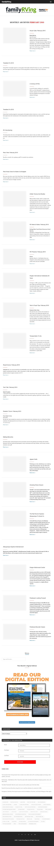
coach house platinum (36, 804)
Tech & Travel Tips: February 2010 (39, 305)
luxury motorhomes (23, 811)
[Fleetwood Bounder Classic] (14, 631)
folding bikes (40, 809)
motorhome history (7, 816)
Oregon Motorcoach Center (37, 567)
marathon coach (34, 811)
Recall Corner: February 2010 (11, 365)
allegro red (5, 802)
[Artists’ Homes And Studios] (14, 198)
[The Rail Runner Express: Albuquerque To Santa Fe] (14, 518)
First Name (6, 750)
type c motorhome (22, 823)
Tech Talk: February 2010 (10, 387)
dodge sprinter (46, 804)
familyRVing (6, 2)
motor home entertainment (35, 814)
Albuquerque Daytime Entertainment (13, 547)
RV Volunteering (7, 130)
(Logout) (27, 654)
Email (5, 744)
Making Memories (8, 437)
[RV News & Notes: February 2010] (14, 229)
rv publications (22, 821)
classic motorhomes (24, 804)
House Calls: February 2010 (37, 30)
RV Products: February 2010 (38, 252)
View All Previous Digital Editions (27, 722)
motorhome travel (29, 816)
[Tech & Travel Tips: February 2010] (14, 310)
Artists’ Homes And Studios (37, 194)
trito (15, 823)
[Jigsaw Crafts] (14, 464)
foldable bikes (21, 809)
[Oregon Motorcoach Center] (14, 572)
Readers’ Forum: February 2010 (12, 411)
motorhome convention (20, 814)
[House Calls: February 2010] (14, 35)
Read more (32, 50)
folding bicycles (30, 809)
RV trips (43, 821)
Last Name (6, 755)
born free (22, 802)
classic (15, 804)
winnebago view (32, 823)
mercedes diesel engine (8, 814)
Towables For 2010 (8, 63)
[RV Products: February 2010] (14, 256)
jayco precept (6, 811)
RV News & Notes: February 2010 (39, 224)
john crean (13, 811)
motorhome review (18, 816)
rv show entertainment (33, 821)
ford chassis (48, 809)
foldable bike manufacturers (9, 809)
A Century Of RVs (35, 84)
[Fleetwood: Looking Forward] (14, 602)
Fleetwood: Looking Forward (38, 598)
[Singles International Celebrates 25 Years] (14, 280)
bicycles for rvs (14, 802)
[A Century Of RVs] (14, 88)
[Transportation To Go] (14, 340)
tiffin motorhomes (7, 823)
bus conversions (41, 802)
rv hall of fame (6, 821)
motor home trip (39, 816)
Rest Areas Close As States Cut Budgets (14, 171)
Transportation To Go (35, 336)
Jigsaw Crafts (33, 459)
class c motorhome (7, 804)
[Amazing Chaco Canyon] (14, 489)
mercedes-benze (43, 811)
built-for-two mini (31, 802)
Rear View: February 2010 (10, 152)
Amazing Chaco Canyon (36, 485)
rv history (14, 821)
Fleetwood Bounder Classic (37, 627)
